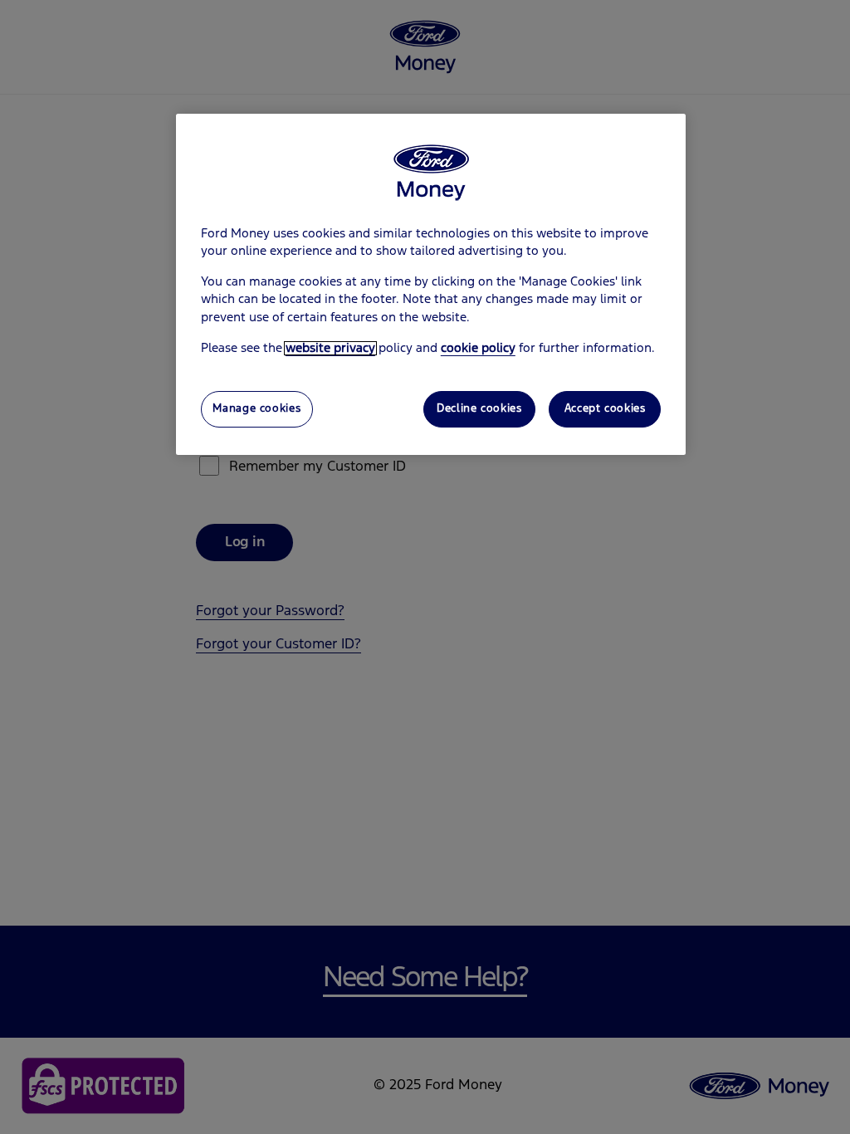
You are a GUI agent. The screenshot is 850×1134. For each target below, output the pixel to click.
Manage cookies (256, 408)
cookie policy (478, 348)
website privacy (330, 348)
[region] (431, 284)
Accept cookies (605, 408)
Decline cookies (479, 408)
